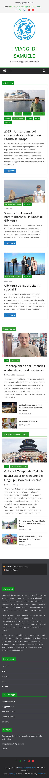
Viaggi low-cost (8, 706)
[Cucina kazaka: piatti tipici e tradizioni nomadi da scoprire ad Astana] (9, 409)
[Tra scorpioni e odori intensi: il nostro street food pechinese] (24, 345)
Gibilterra (27, 114)
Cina (6, 360)
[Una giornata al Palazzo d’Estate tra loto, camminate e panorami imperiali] (9, 525)
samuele (9, 127)
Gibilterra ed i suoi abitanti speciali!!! (22, 287)
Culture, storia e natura (13, 204)
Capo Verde (8, 114)
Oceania (5, 666)
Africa (4, 671)
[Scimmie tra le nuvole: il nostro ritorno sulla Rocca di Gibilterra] (24, 191)
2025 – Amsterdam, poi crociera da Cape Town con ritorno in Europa (22, 135)
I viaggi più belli (39, 114)
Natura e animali (18, 118)
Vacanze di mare (8, 701)
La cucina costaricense (28, 421)
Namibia (7, 118)
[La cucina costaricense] (9, 423)
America (5, 676)
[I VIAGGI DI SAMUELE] (5, 71)
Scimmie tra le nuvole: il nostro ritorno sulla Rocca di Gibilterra (23, 216)
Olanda (29, 118)
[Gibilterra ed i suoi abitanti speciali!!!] (24, 264)
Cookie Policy (12, 570)
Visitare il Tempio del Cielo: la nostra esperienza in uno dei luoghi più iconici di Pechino (23, 475)
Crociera (18, 114)
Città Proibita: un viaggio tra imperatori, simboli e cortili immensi (25, 7)
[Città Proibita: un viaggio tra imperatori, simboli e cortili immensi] (9, 541)
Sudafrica (8, 122)
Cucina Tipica (15, 360)
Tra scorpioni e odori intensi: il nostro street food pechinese (24, 368)
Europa (5, 686)
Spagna (37, 118)
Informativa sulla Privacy (17, 566)
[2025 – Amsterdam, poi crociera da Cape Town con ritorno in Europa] (24, 101)
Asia (3, 681)
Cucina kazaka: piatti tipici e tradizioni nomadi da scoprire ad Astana (31, 407)
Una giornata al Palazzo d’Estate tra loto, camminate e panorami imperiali (32, 523)
